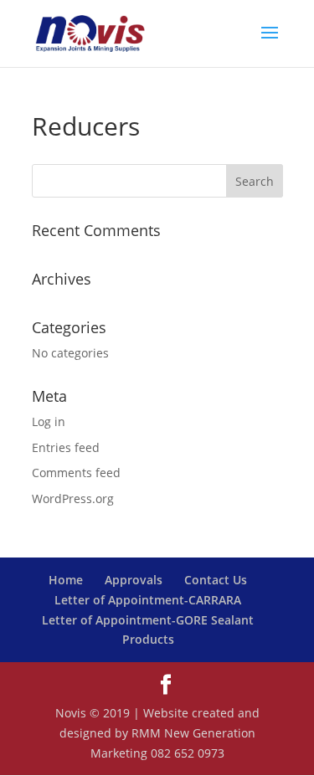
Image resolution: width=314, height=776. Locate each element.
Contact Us (215, 580)
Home (66, 580)
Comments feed (76, 473)
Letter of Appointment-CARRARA (147, 600)
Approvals (133, 580)
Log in (48, 421)
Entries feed (66, 447)
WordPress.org (73, 498)
